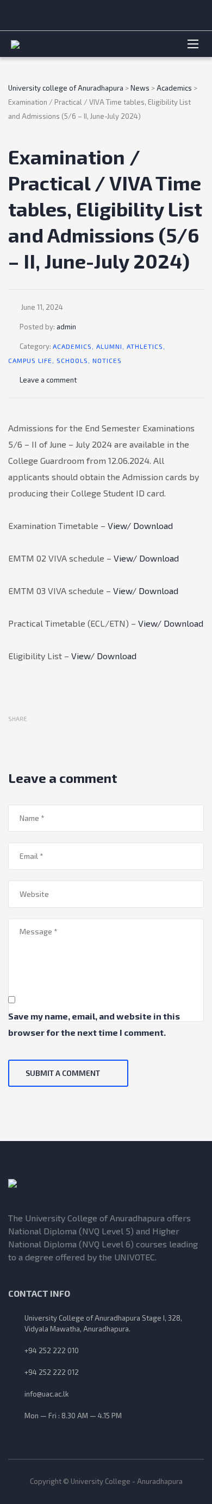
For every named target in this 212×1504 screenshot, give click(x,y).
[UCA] (106, 1187)
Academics (72, 346)
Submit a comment (63, 1073)
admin (66, 326)
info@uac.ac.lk (46, 1394)
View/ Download (140, 525)
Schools (72, 360)
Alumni (109, 346)
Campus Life (30, 360)
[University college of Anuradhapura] (85, 44)
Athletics (145, 346)
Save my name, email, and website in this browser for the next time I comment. (94, 1024)
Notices (107, 360)
